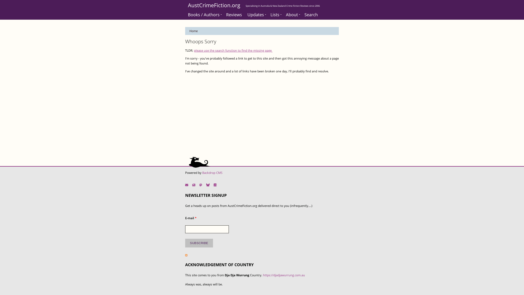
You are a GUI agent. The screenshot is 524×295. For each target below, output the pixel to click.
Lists (274, 14)
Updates (255, 14)
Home (193, 31)
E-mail (190, 218)
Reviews (234, 14)
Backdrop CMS (212, 173)
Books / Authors (204, 14)
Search (311, 14)
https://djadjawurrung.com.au (284, 275)
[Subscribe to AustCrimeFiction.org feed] (186, 255)
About (292, 14)
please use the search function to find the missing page (233, 50)
